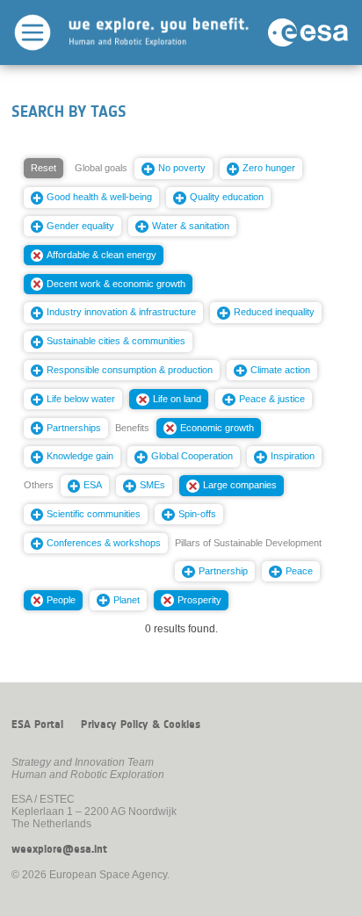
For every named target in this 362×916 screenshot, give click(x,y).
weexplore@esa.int (59, 849)
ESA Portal (37, 725)
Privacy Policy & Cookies (140, 725)
